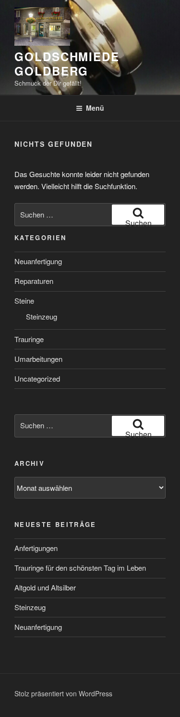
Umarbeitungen (38, 359)
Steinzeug (41, 316)
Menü (95, 108)
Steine (24, 300)
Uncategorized (37, 378)
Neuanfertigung (38, 261)
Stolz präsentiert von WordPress (63, 693)
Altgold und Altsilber (45, 587)
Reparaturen (33, 281)
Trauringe (29, 339)
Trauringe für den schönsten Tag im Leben (80, 568)
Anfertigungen (36, 548)
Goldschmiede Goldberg (67, 63)
